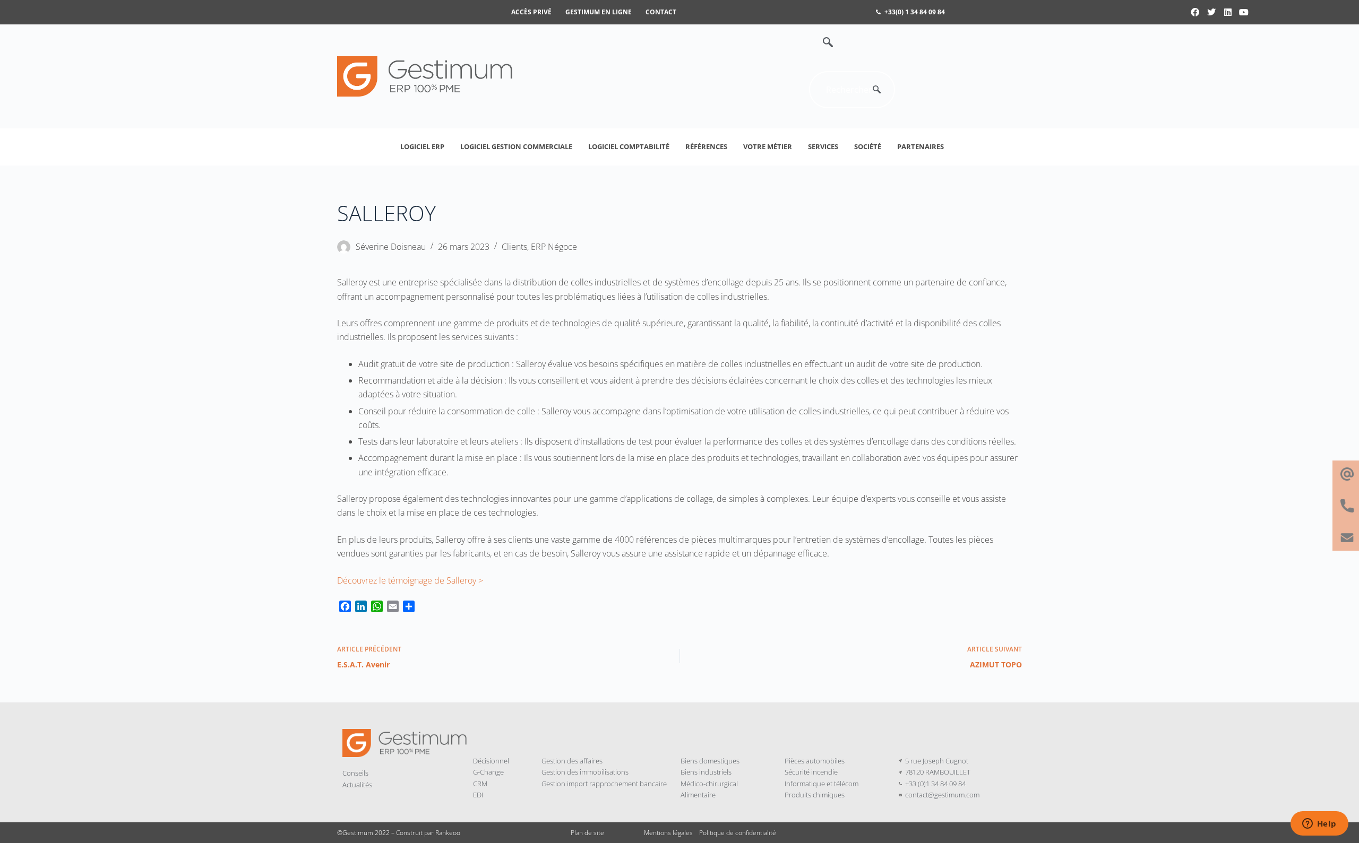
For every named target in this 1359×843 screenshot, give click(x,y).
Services (823, 146)
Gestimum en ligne (598, 11)
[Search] (876, 89)
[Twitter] (1211, 12)
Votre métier (767, 146)
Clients (514, 247)
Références (706, 146)
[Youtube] (1244, 12)
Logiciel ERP (422, 146)
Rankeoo (447, 832)
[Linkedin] (1228, 12)
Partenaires (920, 146)
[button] (822, 43)
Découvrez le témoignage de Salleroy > (410, 580)
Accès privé (531, 11)
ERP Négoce (554, 247)
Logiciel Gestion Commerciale (516, 146)
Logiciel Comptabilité (628, 146)
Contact (661, 11)
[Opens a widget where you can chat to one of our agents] (1319, 824)
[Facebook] (1195, 12)
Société (867, 146)
